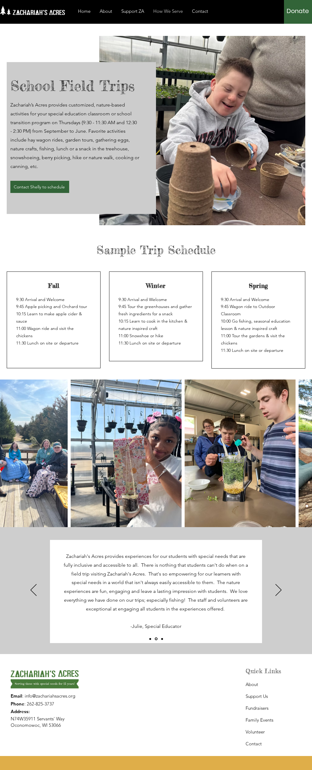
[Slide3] (162, 639)
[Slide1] (150, 639)
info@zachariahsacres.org (50, 696)
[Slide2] (156, 639)
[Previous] (33, 590)
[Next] (278, 590)
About (252, 684)
